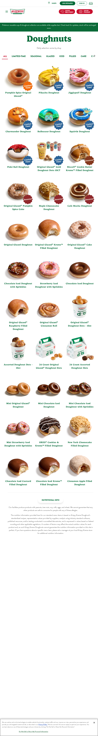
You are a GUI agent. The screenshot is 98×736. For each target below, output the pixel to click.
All (5, 56)
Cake (83, 56)
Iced (61, 56)
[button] (53, 3)
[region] (49, 727)
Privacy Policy (42, 724)
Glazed (50, 56)
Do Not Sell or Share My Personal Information (33, 731)
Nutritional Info (50, 500)
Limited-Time (19, 56)
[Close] (94, 722)
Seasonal (35, 56)
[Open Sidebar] (6, 11)
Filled (72, 56)
